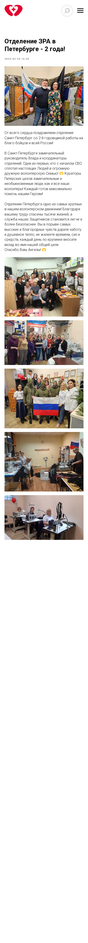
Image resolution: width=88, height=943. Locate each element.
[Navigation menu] (80, 10)
